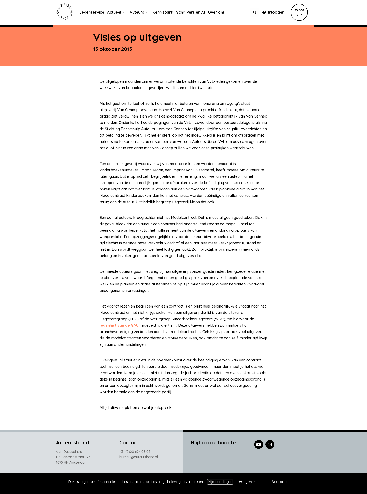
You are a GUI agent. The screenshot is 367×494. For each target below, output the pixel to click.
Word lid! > (299, 12)
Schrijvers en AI (190, 12)
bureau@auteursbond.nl (138, 457)
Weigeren (247, 482)
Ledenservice (91, 12)
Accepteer (280, 482)
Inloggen (276, 12)
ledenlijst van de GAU (119, 325)
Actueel (114, 12)
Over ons (216, 12)
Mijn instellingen (220, 482)
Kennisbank (162, 12)
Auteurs (137, 12)
